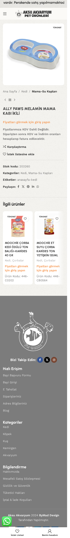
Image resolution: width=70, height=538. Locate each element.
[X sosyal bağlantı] (23, 186)
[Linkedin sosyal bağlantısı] (33, 186)
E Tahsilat (10, 389)
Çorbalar (18, 260)
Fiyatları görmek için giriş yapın (26, 122)
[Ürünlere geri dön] (10, 100)
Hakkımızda (11, 471)
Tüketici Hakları (14, 493)
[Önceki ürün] (5, 100)
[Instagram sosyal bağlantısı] (54, 360)
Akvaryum (10, 455)
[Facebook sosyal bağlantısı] (18, 186)
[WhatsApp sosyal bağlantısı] (37, 186)
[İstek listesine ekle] (25, 218)
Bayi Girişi (10, 382)
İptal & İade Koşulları (17, 500)
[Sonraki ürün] (14, 100)
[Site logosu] (33, 13)
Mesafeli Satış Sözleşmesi (21, 478)
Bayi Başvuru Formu (17, 375)
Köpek (7, 434)
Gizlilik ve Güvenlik (16, 485)
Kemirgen (9, 448)
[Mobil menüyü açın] (5, 14)
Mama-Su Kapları (44, 91)
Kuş (5, 441)
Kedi (24, 91)
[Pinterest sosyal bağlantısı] (28, 186)
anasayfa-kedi (27, 179)
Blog (6, 410)
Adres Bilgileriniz (15, 403)
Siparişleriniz (12, 396)
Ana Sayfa (10, 91)
